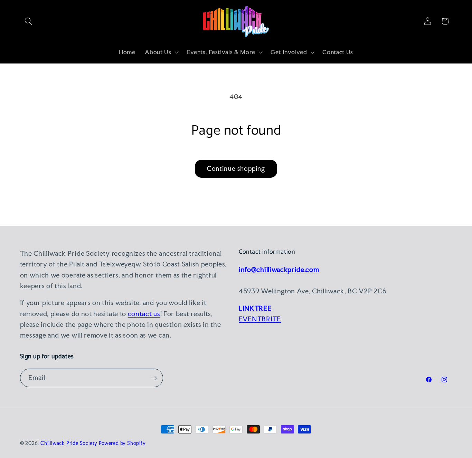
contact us (144, 314)
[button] (29, 21)
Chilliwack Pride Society (68, 443)
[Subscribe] (154, 378)
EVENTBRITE (260, 319)
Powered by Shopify (122, 443)
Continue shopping (236, 169)
